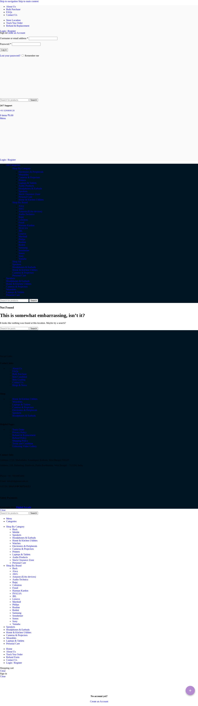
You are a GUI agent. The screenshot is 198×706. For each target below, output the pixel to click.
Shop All (16, 261)
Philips (22, 239)
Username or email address (14, 38)
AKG (21, 208)
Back (14, 529)
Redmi (22, 245)
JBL (21, 231)
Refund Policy (19, 438)
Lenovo (22, 233)
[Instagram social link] (21, 356)
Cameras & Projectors (29, 177)
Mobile (15, 532)
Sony (21, 256)
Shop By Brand (20, 202)
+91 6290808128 (7, 110)
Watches (16, 543)
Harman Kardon (26, 225)
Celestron (23, 219)
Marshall (23, 236)
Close (3, 510)
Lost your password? (10, 55)
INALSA (23, 228)
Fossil (21, 222)
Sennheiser (24, 250)
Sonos (22, 253)
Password (5, 44)
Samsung (23, 247)
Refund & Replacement (23, 435)
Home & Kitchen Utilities (31, 199)
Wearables (24, 174)
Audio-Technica (26, 214)
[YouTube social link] (26, 356)
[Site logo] (9, 97)
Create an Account (16, 33)
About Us (17, 368)
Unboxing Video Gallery (24, 446)
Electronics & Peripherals (31, 172)
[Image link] (11, 352)
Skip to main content (28, 1)
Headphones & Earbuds (30, 188)
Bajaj (21, 217)
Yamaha (22, 258)
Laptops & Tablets (28, 183)
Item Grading (18, 379)
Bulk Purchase (19, 374)
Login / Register (14, 662)
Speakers (23, 191)
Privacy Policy (19, 432)
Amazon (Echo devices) (30, 211)
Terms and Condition (22, 443)
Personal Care (25, 197)
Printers (22, 180)
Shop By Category (21, 168)
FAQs (15, 371)
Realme (22, 242)
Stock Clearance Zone (29, 194)
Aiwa (21, 206)
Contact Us (17, 382)
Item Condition (19, 377)
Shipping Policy (20, 440)
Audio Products (26, 185)
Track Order (18, 429)
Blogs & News (19, 385)
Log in (4, 50)
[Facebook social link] (15, 356)
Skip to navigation (9, 1)
